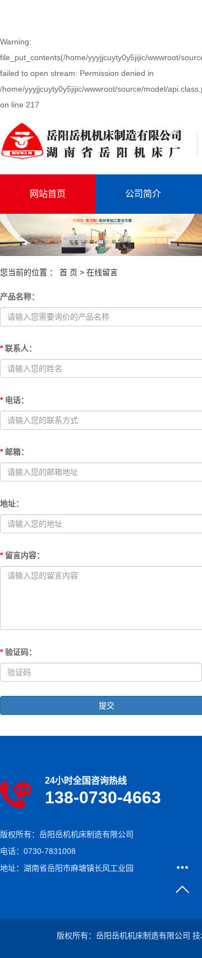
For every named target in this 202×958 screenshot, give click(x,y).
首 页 (68, 272)
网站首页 (48, 194)
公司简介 (143, 194)
